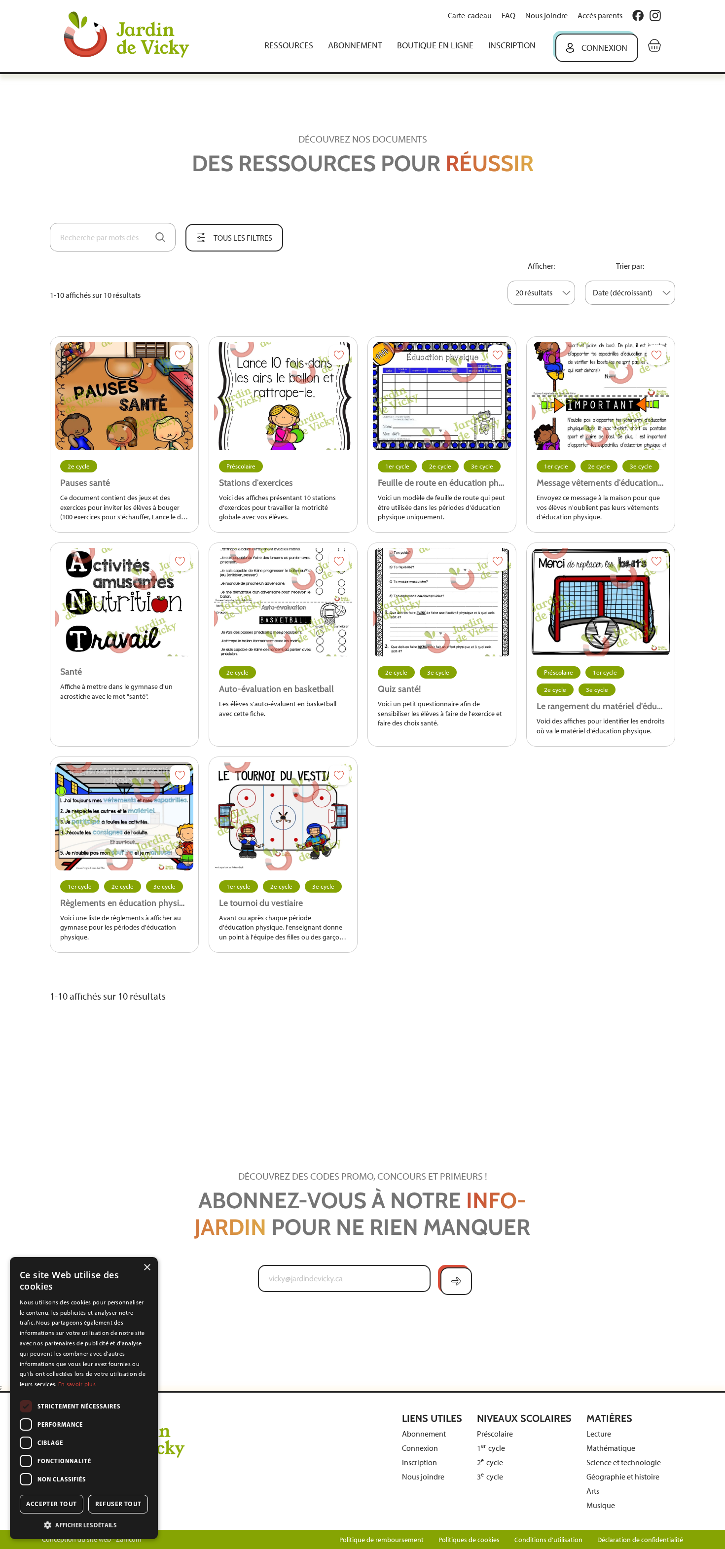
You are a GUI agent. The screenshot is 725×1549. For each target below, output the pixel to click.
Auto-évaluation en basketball (276, 689)
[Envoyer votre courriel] (456, 1281)
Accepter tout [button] (51, 1504)
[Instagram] (655, 15)
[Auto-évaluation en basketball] (283, 602)
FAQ (508, 15)
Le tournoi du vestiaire (261, 903)
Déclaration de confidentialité (640, 1540)
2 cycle (490, 1462)
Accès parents (600, 15)
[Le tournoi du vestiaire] (283, 816)
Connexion (604, 47)
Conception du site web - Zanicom (92, 1539)
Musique (600, 1505)
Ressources (288, 45)
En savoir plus (77, 1384)
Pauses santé (85, 482)
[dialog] (84, 1398)
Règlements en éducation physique (124, 903)
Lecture (598, 1434)
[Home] (133, 35)
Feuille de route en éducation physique (442, 482)
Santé (71, 671)
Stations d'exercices (256, 482)
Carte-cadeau (470, 15)
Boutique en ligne (435, 45)
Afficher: (541, 266)
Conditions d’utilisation (548, 1540)
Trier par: (630, 266)
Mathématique (610, 1448)
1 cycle (491, 1448)
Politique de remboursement (381, 1540)
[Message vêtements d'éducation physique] (601, 396)
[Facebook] (638, 15)
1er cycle (397, 466)
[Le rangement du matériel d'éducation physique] (601, 602)
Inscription (512, 45)
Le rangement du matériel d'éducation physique (601, 706)
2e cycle (79, 466)
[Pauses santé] (124, 396)
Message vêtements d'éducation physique (601, 482)
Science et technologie (623, 1462)
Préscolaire (240, 466)
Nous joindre (546, 15)
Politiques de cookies (469, 1540)
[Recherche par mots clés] (160, 237)
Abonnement (355, 45)
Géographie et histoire (622, 1476)
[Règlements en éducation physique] (124, 816)
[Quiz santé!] (442, 602)
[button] (84, 1524)
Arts (592, 1491)
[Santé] (124, 602)
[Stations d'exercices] (283, 396)
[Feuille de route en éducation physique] (442, 396)
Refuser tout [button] (118, 1504)
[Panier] (654, 45)
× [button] (146, 1267)
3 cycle (490, 1476)
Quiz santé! (399, 689)
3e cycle (482, 466)
